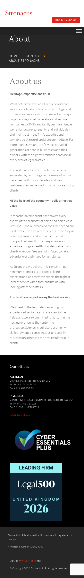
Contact (33, 56)
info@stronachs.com (21, 414)
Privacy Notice (28, 560)
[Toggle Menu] (79, 31)
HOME (13, 56)
